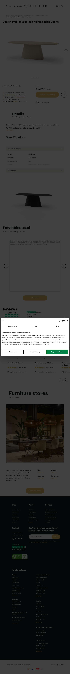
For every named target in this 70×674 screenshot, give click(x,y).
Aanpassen (34, 352)
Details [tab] (35, 326)
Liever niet (12, 352)
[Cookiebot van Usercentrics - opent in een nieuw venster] (60, 321)
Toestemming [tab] (12, 326)
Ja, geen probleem (57, 352)
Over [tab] (57, 326)
